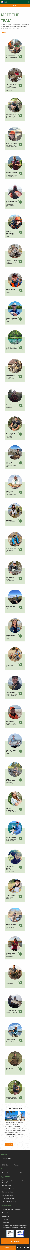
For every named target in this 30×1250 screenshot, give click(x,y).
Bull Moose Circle (7, 1195)
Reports (4, 1162)
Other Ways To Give (8, 1198)
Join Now (15, 1241)
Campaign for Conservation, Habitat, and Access (14, 1181)
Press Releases (6, 1158)
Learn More (9, 1144)
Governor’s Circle (7, 1192)
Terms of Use (6, 1213)
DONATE (15, 5)
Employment (6, 1216)
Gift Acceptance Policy (9, 1202)
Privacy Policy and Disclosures (11, 1209)
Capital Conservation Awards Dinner (13, 1173)
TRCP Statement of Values (10, 1165)
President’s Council (8, 1189)
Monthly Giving (7, 1185)
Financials (5, 1219)
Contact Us (5, 1222)
